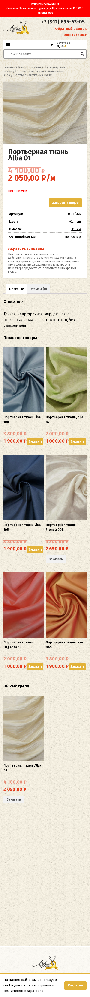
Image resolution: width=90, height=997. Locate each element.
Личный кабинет (74, 35)
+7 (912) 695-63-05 (63, 22)
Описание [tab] (16, 289)
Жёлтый (75, 222)
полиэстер (73, 237)
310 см (76, 229)
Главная (9, 67)
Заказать (56, 559)
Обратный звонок (71, 29)
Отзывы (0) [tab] (38, 289)
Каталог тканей (29, 67)
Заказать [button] (35, 441)
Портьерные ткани (29, 71)
